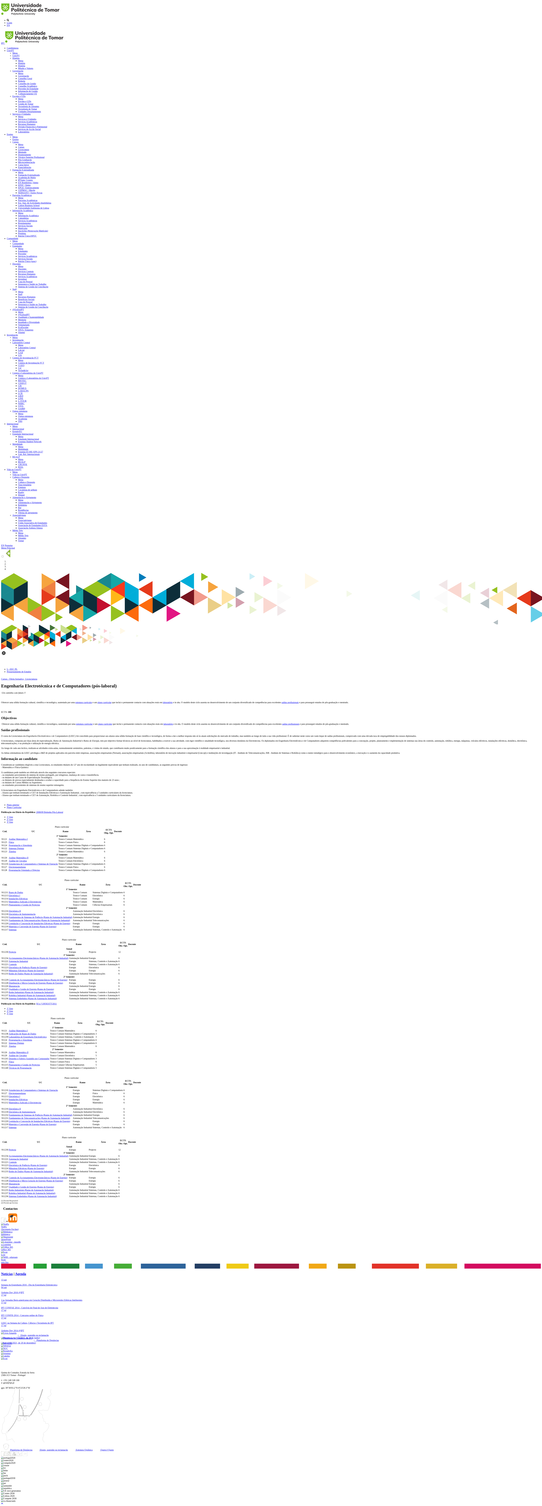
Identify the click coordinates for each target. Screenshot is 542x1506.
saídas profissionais (290, 702)
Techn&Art (23, 370)
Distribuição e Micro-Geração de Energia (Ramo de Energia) (36, 983)
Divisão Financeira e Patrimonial (32, 127)
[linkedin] (19, 1455)
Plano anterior (13, 805)
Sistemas (13, 929)
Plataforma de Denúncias (21, 1450)
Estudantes (17, 246)
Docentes (16, 264)
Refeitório (22, 505)
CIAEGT (22, 383)
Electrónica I (14, 895)
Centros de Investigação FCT (25, 358)
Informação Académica (22, 210)
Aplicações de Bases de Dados (22, 1034)
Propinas (22, 233)
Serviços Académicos (27, 121)
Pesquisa (9, 545)
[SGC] (4, 1348)
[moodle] (12, 1221)
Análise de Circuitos (18, 861)
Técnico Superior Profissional (31, 157)
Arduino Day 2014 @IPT (12, 1330)
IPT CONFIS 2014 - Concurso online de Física (22, 1315)
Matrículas (22, 228)
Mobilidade (17, 444)
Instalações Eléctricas (18, 898)
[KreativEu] (7, 1351)
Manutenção (14, 986)
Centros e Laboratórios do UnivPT (27, 373)
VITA (20, 406)
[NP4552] (6, 1346)
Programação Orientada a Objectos (24, 870)
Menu (15, 53)
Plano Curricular (14, 807)
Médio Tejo (17, 530)
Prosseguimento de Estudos (19, 671)
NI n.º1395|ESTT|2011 (46, 1004)
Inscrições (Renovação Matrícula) (33, 231)
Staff (14, 289)
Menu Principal (8, 548)
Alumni (21, 332)
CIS (20, 386)
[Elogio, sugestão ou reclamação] (9, 1333)
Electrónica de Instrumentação (22, 914)
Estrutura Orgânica (84, 1450)
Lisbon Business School (29, 205)
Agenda (20, 1274)
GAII (20, 353)
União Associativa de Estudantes (32, 523)
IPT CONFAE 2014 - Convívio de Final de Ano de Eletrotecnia (29, 1308)
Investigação (12, 335)
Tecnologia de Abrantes (28, 106)
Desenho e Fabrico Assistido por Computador (29, 1058)
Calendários (23, 218)
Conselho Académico (27, 86)
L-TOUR (22, 401)
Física (11, 842)
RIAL (20, 467)
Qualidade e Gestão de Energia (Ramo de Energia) (31, 989)
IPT (3, 43)
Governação (17, 71)
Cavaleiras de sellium (27, 490)
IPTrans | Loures (25, 180)
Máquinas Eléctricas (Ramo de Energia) (26, 970)
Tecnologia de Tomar (27, 109)
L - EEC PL (12, 669)
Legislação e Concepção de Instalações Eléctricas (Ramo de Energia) (39, 923)
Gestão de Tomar (25, 104)
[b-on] (4, 1358)
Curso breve (23, 165)
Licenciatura (23, 149)
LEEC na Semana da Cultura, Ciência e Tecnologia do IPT (27, 1323)
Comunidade (12, 238)
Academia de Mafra (27, 177)
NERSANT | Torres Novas (30, 193)
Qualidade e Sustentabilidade (31, 317)
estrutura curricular (83, 702)
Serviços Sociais (25, 226)
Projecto (12, 952)
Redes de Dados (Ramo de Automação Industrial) (31, 973)
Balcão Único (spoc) (27, 261)
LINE (20, 398)
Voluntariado (23, 325)
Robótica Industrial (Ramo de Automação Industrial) (32, 995)
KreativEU (17, 431)
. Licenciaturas (30, 679)
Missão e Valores (25, 68)
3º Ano (10, 822)
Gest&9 (21, 408)
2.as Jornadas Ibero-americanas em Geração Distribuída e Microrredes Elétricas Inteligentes (41, 1300)
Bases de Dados (16, 892)
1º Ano (10, 817)
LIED (20, 396)
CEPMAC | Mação (26, 190)
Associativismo (19, 515)
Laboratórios (23, 132)
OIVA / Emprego (25, 330)
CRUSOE (22, 464)
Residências (23, 510)
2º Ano (10, 819)
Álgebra (12, 851)
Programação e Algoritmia (20, 845)
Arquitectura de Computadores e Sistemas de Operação (33, 864)
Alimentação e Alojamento (24, 497)
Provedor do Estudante (28, 88)
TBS (20, 421)
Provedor (22, 254)
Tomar (21, 540)
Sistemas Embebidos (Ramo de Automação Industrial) (33, 998)
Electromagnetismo (17, 867)
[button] (2, 1503)
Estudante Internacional (22, 434)
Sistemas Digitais (16, 848)
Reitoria (21, 81)
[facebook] (3, 1221)
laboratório (167, 702)
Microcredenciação (26, 162)
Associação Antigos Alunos (30, 528)
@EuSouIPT (18, 309)
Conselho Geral (25, 78)
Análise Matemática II (18, 858)
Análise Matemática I (18, 839)
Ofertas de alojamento (28, 512)
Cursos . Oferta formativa (12, 679)
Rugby (21, 492)
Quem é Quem (107, 1450)
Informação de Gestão (28, 91)
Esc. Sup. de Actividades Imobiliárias (34, 203)
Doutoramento (24, 154)
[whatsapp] (30, 1455)
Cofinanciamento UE (27, 94)
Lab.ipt (21, 350)
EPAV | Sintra (24, 185)
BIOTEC (22, 380)
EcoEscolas (23, 327)
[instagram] (8, 1455)
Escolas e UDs (19, 96)
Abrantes (22, 538)
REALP (16, 457)
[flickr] (25, 1455)
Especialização (24, 167)
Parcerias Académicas (22, 195)
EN (8, 25)
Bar (19, 507)
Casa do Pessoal (25, 281)
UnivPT (10, 50)
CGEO (21, 365)
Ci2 (19, 368)
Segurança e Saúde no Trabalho (32, 284)
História (15, 58)
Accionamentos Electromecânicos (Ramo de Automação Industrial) (38, 958)
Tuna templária (24, 485)
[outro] (7, 1221)
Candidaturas (12, 48)
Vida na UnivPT (14, 469)
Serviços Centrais (26, 271)
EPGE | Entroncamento (28, 187)
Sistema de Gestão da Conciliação (33, 287)
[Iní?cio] (31, 15)
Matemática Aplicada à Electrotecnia (25, 902)
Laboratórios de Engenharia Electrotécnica (28, 1037)
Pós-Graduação (25, 160)
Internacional (12, 424)
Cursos (15, 142)
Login (9, 23)
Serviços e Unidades (21, 114)
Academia (22, 419)
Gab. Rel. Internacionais (29, 454)
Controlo (13, 964)
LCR (20, 393)
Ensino (10, 134)
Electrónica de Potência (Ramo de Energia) (28, 967)
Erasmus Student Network (29, 441)
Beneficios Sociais (26, 299)
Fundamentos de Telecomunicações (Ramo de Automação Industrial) (39, 920)
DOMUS (22, 388)
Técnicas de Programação (20, 1068)
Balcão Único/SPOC (27, 236)
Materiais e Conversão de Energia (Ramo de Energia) (32, 926)
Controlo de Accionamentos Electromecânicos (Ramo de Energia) (38, 980)
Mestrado (22, 152)
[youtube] (14, 1455)
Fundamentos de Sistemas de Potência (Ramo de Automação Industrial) (40, 917)
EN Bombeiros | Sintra (28, 182)
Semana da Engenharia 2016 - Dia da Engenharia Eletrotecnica (29, 1285)
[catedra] (5, 1356)
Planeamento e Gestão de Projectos (24, 905)
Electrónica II (15, 911)
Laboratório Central (21, 342)
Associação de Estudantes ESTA (32, 525)
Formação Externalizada (23, 170)
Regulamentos (24, 223)
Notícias (7, 1274)
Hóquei (21, 495)
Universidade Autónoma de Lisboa (33, 208)
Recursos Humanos (26, 124)
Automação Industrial (18, 961)
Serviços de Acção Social (29, 129)
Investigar (22, 279)
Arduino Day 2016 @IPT (12, 1292)
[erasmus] (6, 1353)
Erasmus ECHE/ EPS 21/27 (30, 452)
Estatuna (22, 487)
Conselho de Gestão (27, 83)
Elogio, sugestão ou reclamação (53, 1450)
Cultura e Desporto (20, 477)
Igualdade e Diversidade (29, 322)
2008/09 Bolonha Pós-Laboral (49, 812)
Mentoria (22, 320)
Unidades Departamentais (29, 111)
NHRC (21, 403)
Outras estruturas (19, 411)
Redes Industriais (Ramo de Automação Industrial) (31, 992)
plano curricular (105, 702)
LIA (20, 355)
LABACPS (23, 391)
